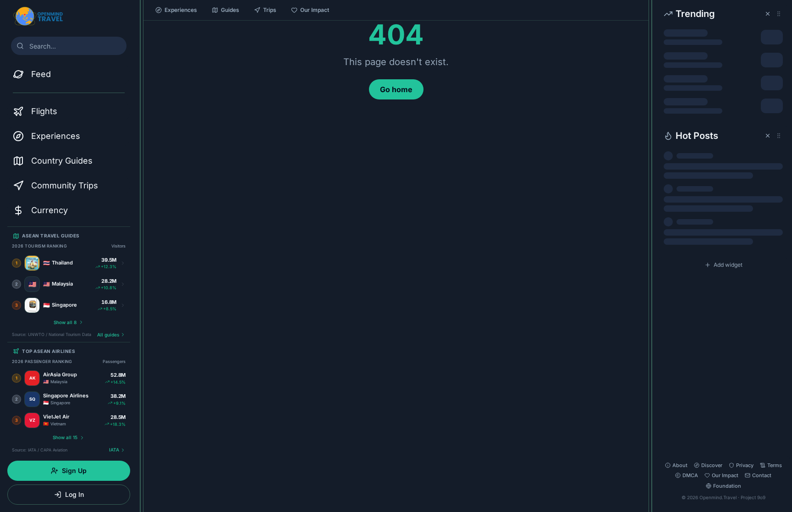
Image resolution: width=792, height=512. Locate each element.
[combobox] (68, 46)
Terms (774, 465)
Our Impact (314, 9)
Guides (230, 9)
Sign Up (74, 470)
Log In (74, 494)
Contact (761, 475)
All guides (108, 334)
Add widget (728, 264)
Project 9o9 (753, 497)
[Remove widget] (768, 14)
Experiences (181, 9)
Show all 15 (65, 437)
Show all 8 (65, 322)
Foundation (727, 486)
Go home (396, 89)
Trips (269, 9)
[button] (723, 63)
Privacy (745, 465)
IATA (114, 449)
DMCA (690, 475)
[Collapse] (140, 12)
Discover (711, 465)
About (680, 465)
